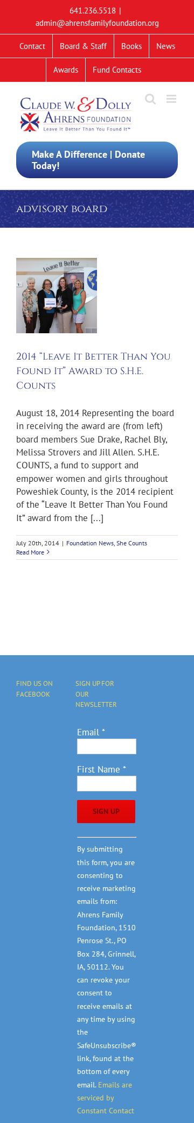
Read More (30, 552)
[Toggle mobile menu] (172, 98)
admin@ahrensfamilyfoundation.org (97, 23)
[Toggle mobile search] (150, 98)
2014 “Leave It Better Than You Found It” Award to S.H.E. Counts (93, 371)
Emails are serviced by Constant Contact (105, 1098)
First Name (101, 769)
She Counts (131, 543)
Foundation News (90, 543)
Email (91, 732)
